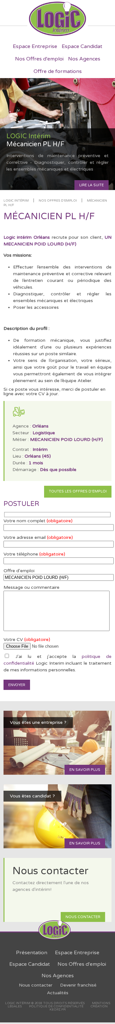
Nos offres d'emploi (58, 201)
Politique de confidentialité (56, 1006)
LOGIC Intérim (16, 201)
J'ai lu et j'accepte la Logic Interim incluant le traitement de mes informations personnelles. (57, 663)
